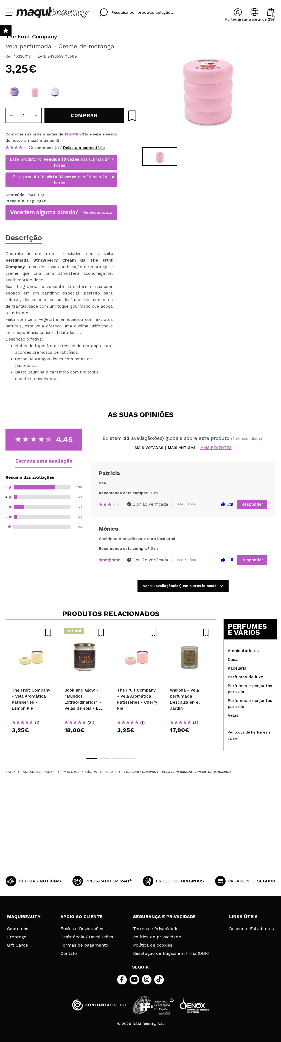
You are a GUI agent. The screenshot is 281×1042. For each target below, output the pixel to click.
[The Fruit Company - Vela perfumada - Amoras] (14, 91)
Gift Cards (17, 945)
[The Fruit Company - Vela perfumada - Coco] (54, 91)
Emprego (16, 937)
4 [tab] (129, 758)
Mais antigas (182, 448)
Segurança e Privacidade (164, 916)
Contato (68, 953)
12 (66, 134)
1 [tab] (91, 758)
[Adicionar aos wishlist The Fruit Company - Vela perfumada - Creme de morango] (132, 116)
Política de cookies (152, 945)
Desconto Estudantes (251, 929)
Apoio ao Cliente (81, 916)
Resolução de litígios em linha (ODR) (171, 953)
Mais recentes (216, 448)
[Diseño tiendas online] (194, 1005)
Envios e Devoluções (81, 929)
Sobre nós (17, 929)
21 (84, 134)
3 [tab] (117, 758)
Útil (229, 504)
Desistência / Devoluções (86, 937)
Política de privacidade (157, 937)
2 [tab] (104, 758)
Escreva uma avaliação (43, 461)
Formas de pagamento (84, 945)
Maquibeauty (24, 916)
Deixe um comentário (84, 147)
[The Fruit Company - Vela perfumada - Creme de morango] (34, 91)
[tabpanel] (208, 88)
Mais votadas (149, 448)
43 (74, 134)
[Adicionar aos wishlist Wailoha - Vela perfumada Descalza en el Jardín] (190, 632)
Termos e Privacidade (156, 929)
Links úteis (243, 916)
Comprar (31, 740)
